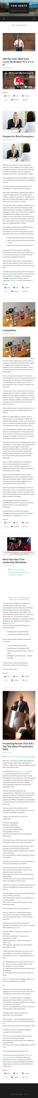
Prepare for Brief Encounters (18, 136)
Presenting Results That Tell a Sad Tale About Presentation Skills (18, 746)
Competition (9, 330)
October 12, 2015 (8, 68)
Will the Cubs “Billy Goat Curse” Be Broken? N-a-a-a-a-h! (18, 61)
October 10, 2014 (8, 565)
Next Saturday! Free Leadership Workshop (14, 561)
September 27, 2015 (9, 333)
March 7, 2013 (7, 752)
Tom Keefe (19, 5)
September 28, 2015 (9, 139)
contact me (14, 280)
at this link (11, 623)
